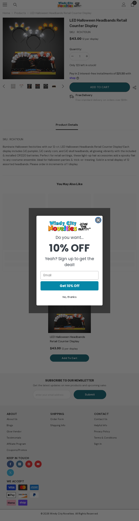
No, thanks (70, 297)
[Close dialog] (98, 220)
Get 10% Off (69, 285)
